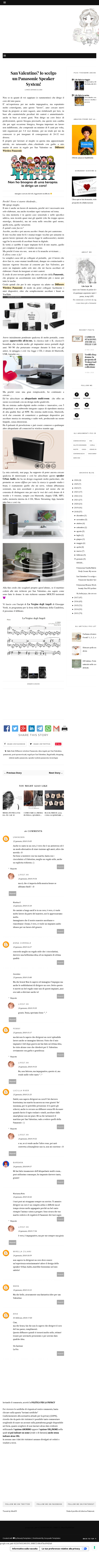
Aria (15, 1314)
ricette (75, 449)
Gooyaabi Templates (52, 1538)
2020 (76, 504)
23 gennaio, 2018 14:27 (22, 947)
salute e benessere (79, 445)
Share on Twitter (41, 744)
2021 (76, 500)
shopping (59, 755)
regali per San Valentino (36, 755)
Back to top (89, 1539)
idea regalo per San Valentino (49, 751)
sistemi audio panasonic (18, 758)
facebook (76, 398)
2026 (76, 480)
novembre (80, 520)
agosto (79, 531)
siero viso (76, 458)
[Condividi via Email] (56, 731)
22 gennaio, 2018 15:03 (22, 841)
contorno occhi (79, 453)
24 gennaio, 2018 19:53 (27, 1067)
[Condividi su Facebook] (7, 731)
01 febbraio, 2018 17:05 (22, 1318)
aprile (78, 547)
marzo (79, 551)
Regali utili (51, 755)
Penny (16, 1028)
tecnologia (54, 758)
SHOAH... (79, 563)
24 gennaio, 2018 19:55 (27, 1008)
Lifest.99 (23, 874)
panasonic (7, 755)
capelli (92, 445)
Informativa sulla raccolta (25, 1548)
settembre (80, 527)
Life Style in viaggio (82, 80)
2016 (76, 601)
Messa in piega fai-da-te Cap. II (12, 814)
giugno (79, 539)
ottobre (79, 523)
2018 (76, 512)
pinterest (76, 419)
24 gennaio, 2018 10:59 (22, 1256)
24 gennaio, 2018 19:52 (27, 1139)
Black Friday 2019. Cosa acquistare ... (54, 814)
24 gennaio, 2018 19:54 (27, 879)
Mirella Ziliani (22, 1251)
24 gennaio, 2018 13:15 (22, 1290)
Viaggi (84, 449)
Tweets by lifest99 (10, 1511)
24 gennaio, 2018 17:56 (27, 1231)
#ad (12, 751)
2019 (76, 508)
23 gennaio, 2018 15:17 (22, 1033)
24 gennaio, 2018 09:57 (22, 1167)
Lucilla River (21, 1090)
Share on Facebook (16, 744)
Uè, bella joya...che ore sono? (87, 594)
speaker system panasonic (38, 758)
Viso (90, 441)
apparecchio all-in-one (21, 340)
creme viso (93, 449)
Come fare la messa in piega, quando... (33, 814)
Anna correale (22, 943)
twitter (86, 408)
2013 (76, 613)
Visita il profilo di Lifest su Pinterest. (80, 1511)
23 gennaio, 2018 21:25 (22, 1095)
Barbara (18, 1162)
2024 (76, 488)
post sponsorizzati (19, 755)
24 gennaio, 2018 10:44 (22, 1197)
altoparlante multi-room (37, 398)
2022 (76, 496)
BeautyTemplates (24, 1538)
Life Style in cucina (82, 95)
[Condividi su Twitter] (15, 731)
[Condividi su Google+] (23, 731)
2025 (76, 484)
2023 (76, 492)
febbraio (79, 555)
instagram (86, 398)
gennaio (79, 559)
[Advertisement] (33, 1476)
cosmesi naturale (79, 441)
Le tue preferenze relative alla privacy (61, 1548)
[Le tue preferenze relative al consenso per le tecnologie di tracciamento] (94, 1547)
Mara (16, 1286)
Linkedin (77, 408)
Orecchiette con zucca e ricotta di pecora (91, 100)
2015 (76, 605)
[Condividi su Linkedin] (31, 731)
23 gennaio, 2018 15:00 (22, 977)
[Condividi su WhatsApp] (48, 731)
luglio (78, 535)
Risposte (13, 869)
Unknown (19, 837)
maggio (79, 543)
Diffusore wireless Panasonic (26, 751)
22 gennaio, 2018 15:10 (22, 906)
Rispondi (60, 867)
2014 (76, 609)
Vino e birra (92, 453)
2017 (76, 598)
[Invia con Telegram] (40, 731)
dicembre (80, 516)
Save (59, 744)
